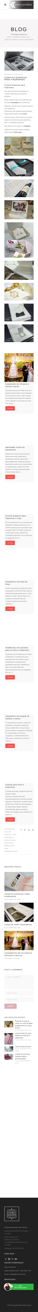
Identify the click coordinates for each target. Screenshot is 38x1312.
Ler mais (10, 408)
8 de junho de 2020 (12, 927)
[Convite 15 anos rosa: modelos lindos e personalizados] (8, 1057)
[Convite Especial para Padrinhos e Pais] (19, 499)
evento (24, 114)
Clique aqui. (18, 132)
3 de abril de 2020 (12, 958)
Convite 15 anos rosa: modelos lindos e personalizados (22, 1056)
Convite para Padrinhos (18, 925)
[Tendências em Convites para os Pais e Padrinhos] (19, 631)
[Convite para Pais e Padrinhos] (19, 768)
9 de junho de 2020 (12, 899)
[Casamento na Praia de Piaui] (19, 565)
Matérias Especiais (21, 37)
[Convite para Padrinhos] (19, 912)
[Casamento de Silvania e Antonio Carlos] (19, 367)
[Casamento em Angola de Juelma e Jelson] (19, 699)
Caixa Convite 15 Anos (23, 1046)
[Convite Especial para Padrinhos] (19, 881)
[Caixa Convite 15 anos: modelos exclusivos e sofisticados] (8, 1039)
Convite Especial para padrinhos (10, 834)
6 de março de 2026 (23, 1040)
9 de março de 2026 (23, 1030)
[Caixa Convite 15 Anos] (8, 1049)
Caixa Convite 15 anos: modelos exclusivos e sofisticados (23, 1036)
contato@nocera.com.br (17, 1274)
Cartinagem (9, 829)
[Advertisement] (19, 1088)
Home (9, 37)
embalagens (15, 102)
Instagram (27, 126)
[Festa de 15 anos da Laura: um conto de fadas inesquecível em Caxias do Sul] (8, 1024)
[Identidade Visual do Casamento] (19, 430)
